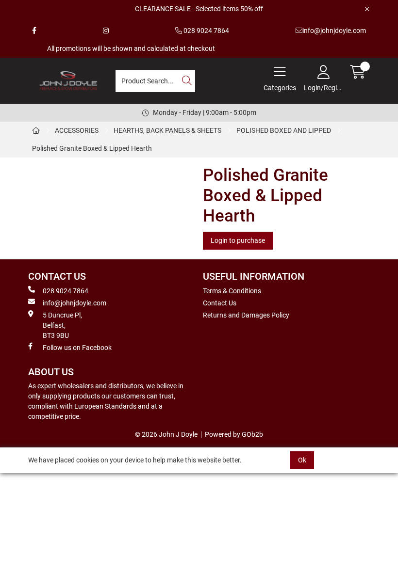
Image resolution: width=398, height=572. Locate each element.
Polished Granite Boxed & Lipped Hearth (92, 148)
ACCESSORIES (77, 130)
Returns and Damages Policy (246, 315)
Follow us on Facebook (77, 347)
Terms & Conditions (232, 291)
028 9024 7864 (205, 30)
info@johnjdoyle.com (334, 30)
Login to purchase (238, 240)
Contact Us (219, 303)
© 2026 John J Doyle (166, 434)
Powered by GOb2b (234, 434)
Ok (302, 460)
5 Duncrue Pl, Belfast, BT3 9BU (62, 325)
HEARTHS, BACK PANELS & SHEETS (167, 130)
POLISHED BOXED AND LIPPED (283, 130)
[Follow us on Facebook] (34, 31)
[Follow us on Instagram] (106, 31)
